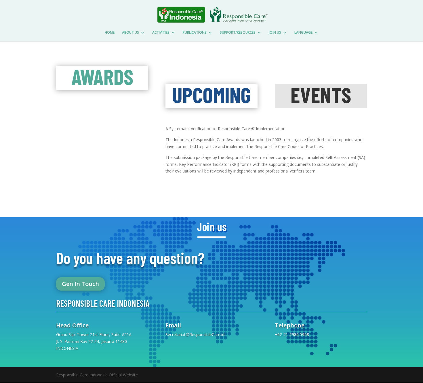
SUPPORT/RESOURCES (238, 33)
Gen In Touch (80, 284)
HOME (110, 33)
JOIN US (275, 33)
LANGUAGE (303, 33)
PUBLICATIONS (195, 33)
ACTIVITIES (160, 33)
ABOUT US (130, 33)
